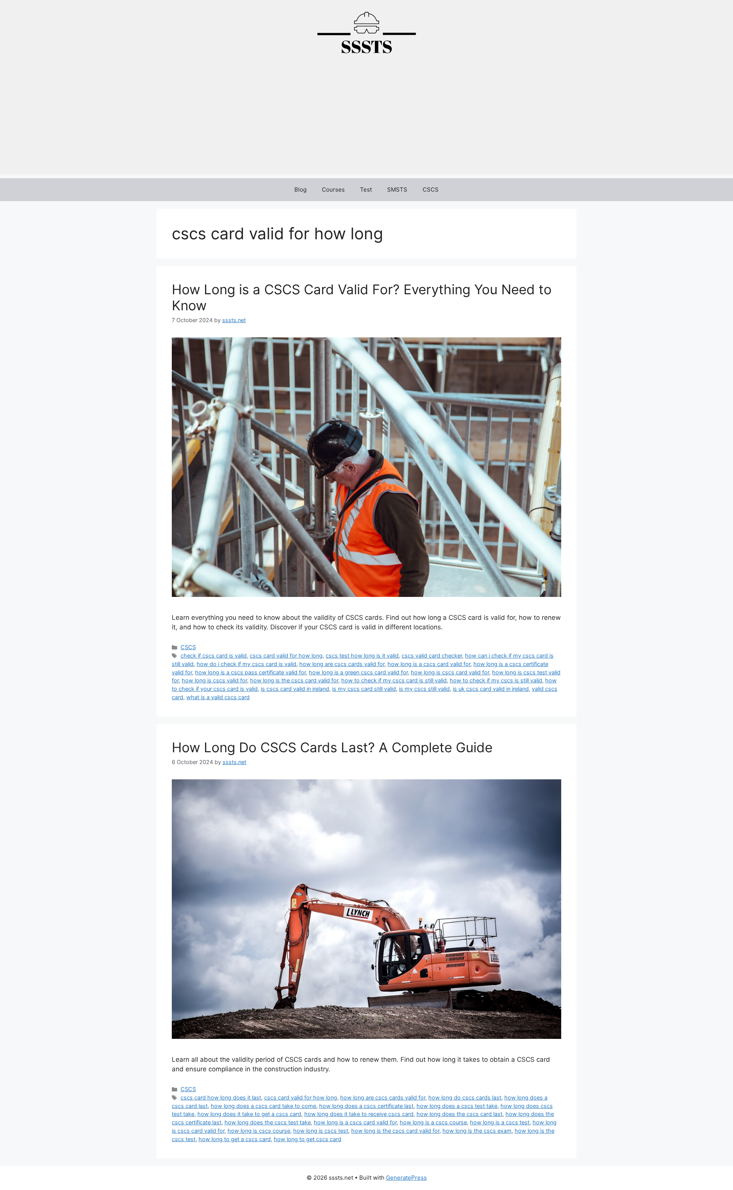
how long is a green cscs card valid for (358, 672)
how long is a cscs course (433, 1122)
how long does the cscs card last (459, 1114)
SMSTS (397, 189)
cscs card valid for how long (286, 655)
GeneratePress (406, 1177)
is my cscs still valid (424, 688)
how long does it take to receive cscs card (358, 1114)
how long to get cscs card (307, 1139)
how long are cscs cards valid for (341, 664)
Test (366, 189)
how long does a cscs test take (457, 1106)
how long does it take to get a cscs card (249, 1114)
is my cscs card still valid (364, 688)
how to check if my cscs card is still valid (394, 680)
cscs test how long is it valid (362, 655)
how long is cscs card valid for (450, 672)
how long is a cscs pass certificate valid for (250, 672)
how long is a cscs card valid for (428, 664)
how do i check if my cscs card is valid (246, 664)
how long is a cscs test (500, 1122)
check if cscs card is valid (214, 655)
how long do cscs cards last (464, 1097)
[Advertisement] (366, 121)
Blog (300, 189)
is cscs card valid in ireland (295, 688)
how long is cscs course (259, 1130)
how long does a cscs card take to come (263, 1106)
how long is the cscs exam (477, 1130)
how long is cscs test (320, 1130)
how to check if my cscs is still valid (496, 680)
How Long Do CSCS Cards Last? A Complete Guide (332, 747)
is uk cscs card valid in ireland (491, 688)
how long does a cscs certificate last (366, 1106)
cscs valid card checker (432, 655)
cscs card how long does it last (221, 1097)
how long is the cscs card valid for (294, 680)
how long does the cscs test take (267, 1122)
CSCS (431, 189)
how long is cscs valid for (214, 680)
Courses (333, 189)
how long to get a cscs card (235, 1139)
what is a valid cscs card (218, 697)
